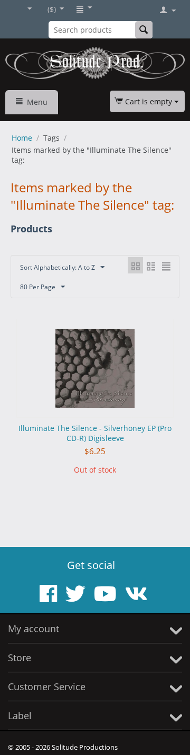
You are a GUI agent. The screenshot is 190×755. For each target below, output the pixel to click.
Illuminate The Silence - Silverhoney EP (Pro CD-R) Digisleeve (95, 433)
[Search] (144, 29)
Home (22, 138)
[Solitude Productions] (95, 63)
